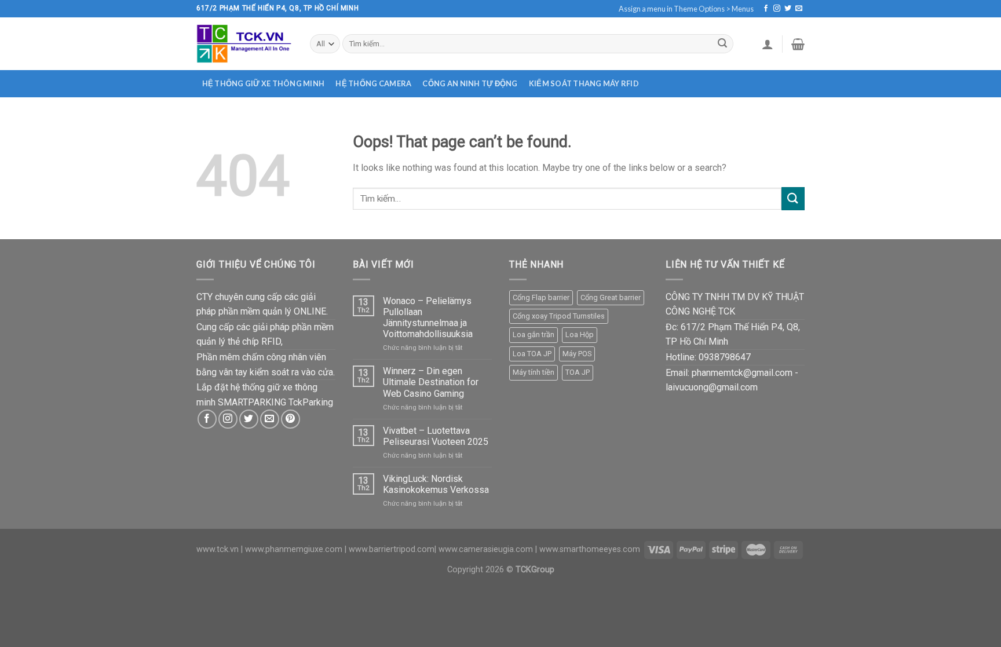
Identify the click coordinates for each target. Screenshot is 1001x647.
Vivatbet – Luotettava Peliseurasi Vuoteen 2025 (435, 436)
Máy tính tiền (533, 372)
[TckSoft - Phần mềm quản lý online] (244, 43)
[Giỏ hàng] (798, 44)
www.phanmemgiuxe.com (293, 549)
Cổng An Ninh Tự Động (469, 83)
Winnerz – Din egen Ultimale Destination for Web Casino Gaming (430, 382)
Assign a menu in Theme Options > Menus (686, 8)
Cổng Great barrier (610, 297)
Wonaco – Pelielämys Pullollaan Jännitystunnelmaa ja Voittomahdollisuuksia (428, 317)
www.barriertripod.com (391, 549)
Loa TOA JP (532, 353)
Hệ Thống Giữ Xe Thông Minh (263, 83)
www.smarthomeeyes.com (589, 549)
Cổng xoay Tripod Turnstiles (559, 316)
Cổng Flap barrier (541, 297)
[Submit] (722, 44)
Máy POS (576, 353)
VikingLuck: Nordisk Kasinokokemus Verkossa (436, 484)
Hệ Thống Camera (373, 83)
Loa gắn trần (533, 334)
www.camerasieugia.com (486, 549)
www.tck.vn (217, 549)
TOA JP (577, 372)
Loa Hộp (579, 334)
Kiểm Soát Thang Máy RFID (584, 83)
